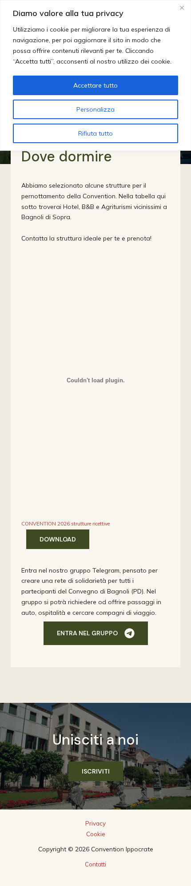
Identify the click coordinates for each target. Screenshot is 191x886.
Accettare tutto (95, 85)
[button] (96, 633)
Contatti (95, 864)
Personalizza (95, 109)
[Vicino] (181, 7)
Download (58, 539)
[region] (95, 75)
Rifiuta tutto (95, 133)
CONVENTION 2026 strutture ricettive (65, 524)
